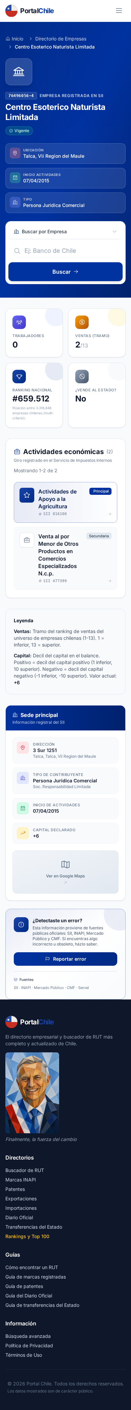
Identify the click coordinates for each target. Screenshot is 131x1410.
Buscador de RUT (24, 1170)
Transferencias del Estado (33, 1227)
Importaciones (21, 1208)
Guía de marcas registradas (35, 1277)
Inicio (17, 38)
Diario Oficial (19, 1217)
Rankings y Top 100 (27, 1236)
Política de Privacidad (29, 1345)
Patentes (15, 1189)
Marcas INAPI (20, 1179)
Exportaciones (21, 1198)
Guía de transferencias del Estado (42, 1305)
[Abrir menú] (119, 11)
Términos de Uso (23, 1355)
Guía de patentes (24, 1286)
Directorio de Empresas (60, 38)
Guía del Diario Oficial (28, 1295)
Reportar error (69, 959)
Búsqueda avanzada (28, 1336)
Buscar (61, 271)
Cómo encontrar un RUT (31, 1267)
